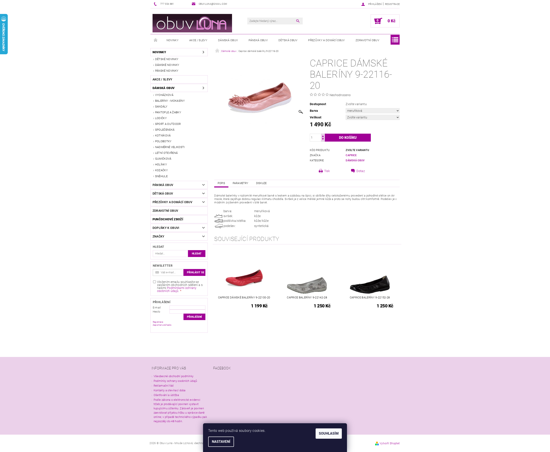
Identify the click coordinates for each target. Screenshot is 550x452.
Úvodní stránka (155, 40)
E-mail (157, 307)
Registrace (392, 4)
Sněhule (161, 176)
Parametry (240, 183)
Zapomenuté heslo (162, 325)
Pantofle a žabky (168, 112)
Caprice (351, 155)
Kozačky (161, 170)
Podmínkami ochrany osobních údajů (177, 289)
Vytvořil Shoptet (390, 443)
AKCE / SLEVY (198, 40)
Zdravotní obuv (367, 40)
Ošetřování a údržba (166, 395)
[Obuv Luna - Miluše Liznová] (192, 23)
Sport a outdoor (168, 123)
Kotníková (163, 135)
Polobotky (163, 141)
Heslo (156, 311)
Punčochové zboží (168, 219)
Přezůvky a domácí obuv (326, 40)
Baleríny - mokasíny (170, 100)
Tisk (327, 171)
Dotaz (360, 171)
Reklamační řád (163, 385)
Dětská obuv (288, 40)
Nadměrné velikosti (170, 147)
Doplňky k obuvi (166, 228)
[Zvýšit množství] (323, 136)
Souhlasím (329, 433)
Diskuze (261, 183)
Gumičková (163, 158)
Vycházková (164, 95)
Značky (159, 236)
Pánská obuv (258, 40)
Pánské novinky (166, 70)
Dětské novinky (166, 59)
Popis (221, 183)
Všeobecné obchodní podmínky (174, 376)
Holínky (161, 164)
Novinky (173, 40)
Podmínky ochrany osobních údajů (175, 380)
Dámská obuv (228, 40)
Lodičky (161, 118)
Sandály (161, 106)
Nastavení (221, 442)
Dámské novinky (167, 65)
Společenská (165, 129)
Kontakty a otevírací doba (170, 390)
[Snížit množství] (323, 140)
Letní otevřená (166, 152)
